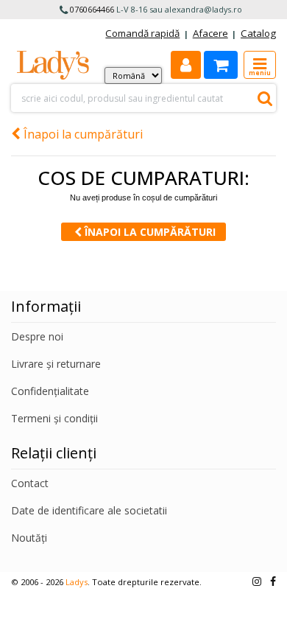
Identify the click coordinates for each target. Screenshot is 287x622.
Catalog (258, 33)
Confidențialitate (50, 391)
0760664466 (92, 9)
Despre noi (37, 336)
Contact (30, 483)
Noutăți (29, 538)
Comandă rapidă (142, 33)
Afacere (210, 33)
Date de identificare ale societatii (89, 510)
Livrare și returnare (56, 364)
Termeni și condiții (54, 418)
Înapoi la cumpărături (82, 134)
